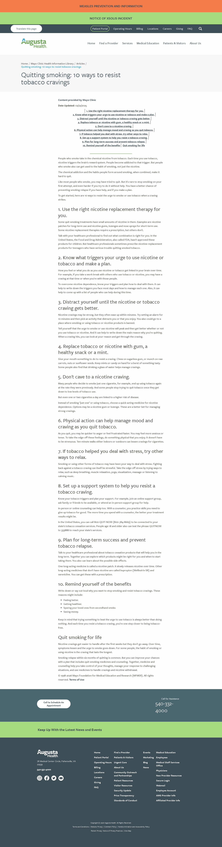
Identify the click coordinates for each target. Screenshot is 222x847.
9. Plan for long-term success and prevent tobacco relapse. (113, 141)
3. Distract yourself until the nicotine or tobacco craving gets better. (113, 118)
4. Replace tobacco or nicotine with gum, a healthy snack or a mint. (114, 122)
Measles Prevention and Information (111, 6)
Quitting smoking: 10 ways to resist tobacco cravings (51, 67)
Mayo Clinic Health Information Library (52, 63)
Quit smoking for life (134, 145)
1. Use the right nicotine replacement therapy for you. (115, 111)
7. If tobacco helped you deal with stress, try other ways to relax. (113, 134)
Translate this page (26, 28)
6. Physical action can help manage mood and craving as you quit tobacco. (113, 130)
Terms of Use (76, 679)
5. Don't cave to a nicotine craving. (113, 126)
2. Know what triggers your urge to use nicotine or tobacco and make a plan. (113, 114)
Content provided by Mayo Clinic (77, 100)
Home (24, 63)
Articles (80, 63)
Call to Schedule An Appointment (53, 704)
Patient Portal (100, 28)
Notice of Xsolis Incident (111, 18)
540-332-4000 (164, 707)
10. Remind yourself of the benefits (101, 145)
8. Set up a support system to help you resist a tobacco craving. (114, 137)
